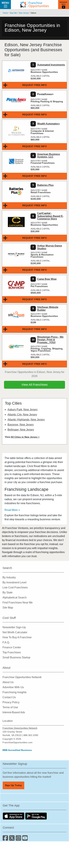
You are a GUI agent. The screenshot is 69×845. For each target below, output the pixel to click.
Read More (11, 510)
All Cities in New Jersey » (25, 437)
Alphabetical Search (15, 597)
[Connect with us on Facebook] (6, 839)
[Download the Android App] (36, 816)
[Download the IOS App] (14, 816)
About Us (8, 682)
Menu (5, 2)
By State (8, 592)
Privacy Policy (11, 702)
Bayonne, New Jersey (21, 424)
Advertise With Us (13, 687)
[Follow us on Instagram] (19, 839)
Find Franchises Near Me (18, 602)
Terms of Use (10, 707)
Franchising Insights (14, 692)
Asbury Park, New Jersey (23, 409)
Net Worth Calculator (15, 632)
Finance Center (12, 647)
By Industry (9, 577)
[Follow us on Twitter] (12, 839)
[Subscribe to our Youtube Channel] (25, 839)
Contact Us (9, 697)
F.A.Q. (6, 642)
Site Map (8, 607)
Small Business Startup (16, 657)
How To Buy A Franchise (17, 637)
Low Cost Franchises (15, 587)
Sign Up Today (13, 785)
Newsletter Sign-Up (14, 627)
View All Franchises (34, 384)
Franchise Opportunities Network (22, 677)
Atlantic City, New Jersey (22, 414)
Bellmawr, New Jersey (21, 429)
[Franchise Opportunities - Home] (34, 4)
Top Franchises (12, 652)
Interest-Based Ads (14, 712)
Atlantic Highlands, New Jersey (26, 419)
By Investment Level (14, 582)
